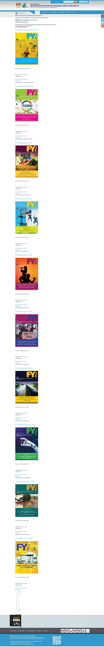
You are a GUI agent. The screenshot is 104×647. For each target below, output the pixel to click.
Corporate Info (44, 12)
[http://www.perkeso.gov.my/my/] (83, 630)
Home (37, 12)
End (19, 611)
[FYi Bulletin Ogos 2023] (26, 105)
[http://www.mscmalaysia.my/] (71, 630)
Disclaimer (39, 630)
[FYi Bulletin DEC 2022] (26, 557)
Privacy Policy (13, 630)
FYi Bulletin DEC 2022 (24, 538)
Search (75, 1)
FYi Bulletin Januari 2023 (25, 481)
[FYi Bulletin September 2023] (26, 48)
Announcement (53, 12)
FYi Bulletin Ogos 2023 (24, 86)
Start (19, 591)
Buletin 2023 (24, 74)
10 (19, 607)
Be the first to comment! (21, 79)
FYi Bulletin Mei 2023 (23, 255)
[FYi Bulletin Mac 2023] (26, 387)
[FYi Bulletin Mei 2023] (26, 273)
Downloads (61, 12)
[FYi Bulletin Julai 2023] (26, 161)
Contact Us (73, 12)
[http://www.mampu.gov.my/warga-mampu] (88, 630)
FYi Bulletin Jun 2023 (23, 198)
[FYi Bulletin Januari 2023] (26, 500)
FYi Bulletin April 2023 (24, 311)
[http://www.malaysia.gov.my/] (62, 630)
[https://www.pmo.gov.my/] (67, 630)
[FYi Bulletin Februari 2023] (26, 443)
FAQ (67, 12)
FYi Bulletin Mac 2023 (24, 368)
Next (19, 609)
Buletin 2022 (24, 583)
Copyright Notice (31, 630)
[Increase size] (14, 625)
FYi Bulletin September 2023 (26, 30)
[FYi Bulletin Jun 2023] (26, 217)
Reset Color (16, 620)
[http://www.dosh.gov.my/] (79, 630)
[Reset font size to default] (17, 625)
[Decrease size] (19, 625)
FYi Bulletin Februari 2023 (25, 424)
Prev (19, 592)
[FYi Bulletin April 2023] (26, 330)
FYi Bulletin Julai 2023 (23, 143)
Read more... (18, 81)
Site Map (46, 630)
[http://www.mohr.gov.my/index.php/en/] (75, 630)
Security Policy (21, 630)
